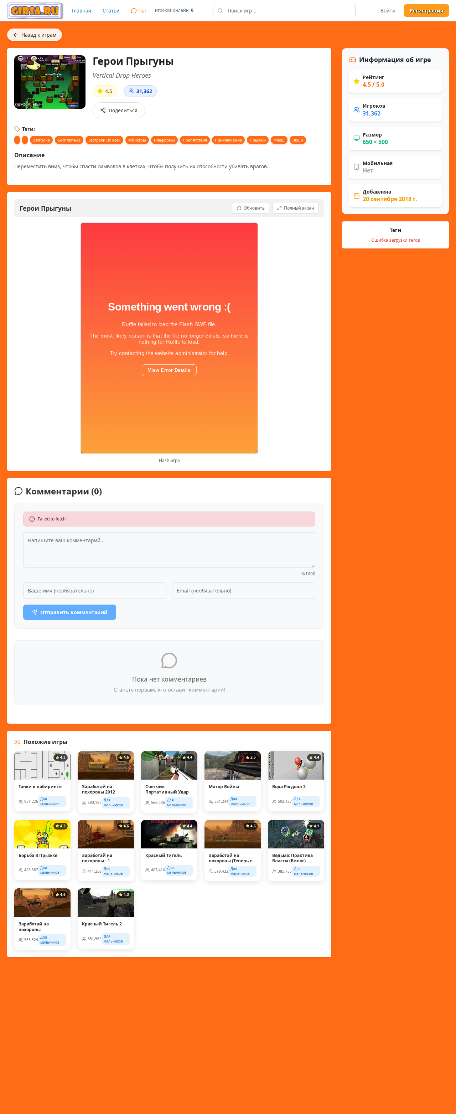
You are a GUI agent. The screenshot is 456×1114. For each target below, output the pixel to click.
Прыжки (258, 140)
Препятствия (195, 140)
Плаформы (164, 140)
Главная (81, 10)
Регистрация (426, 10)
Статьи (111, 10)
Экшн (297, 140)
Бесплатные (69, 140)
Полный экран (299, 208)
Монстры (137, 140)
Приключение (228, 140)
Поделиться (123, 110)
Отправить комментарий (74, 612)
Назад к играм (38, 34)
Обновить (254, 208)
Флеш (279, 140)
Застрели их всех (104, 140)
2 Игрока (41, 140)
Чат (142, 10)
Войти (387, 10)
